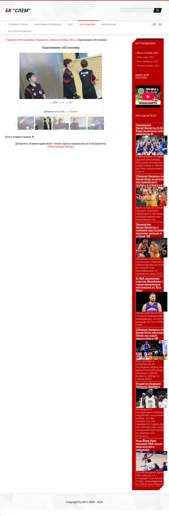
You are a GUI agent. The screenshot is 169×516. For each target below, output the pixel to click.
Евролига (42, 39)
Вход (70, 146)
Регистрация (57, 146)
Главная (10, 39)
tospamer (73, 112)
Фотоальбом (26, 39)
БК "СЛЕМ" (18, 10)
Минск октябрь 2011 (63, 39)
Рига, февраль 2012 (148, 61)
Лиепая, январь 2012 (148, 65)
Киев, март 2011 (145, 57)
